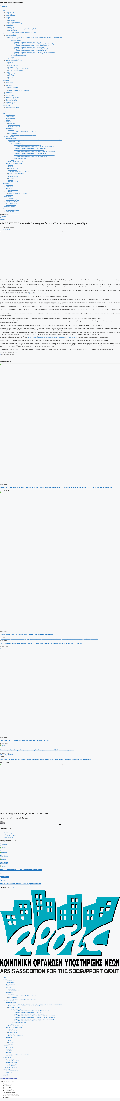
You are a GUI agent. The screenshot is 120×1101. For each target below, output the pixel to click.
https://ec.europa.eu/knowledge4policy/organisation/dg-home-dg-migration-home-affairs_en (52, 337)
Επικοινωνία (6, 1075)
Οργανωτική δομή (10, 15)
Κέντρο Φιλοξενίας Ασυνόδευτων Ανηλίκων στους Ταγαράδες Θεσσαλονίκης (34, 49)
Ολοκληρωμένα (12, 30)
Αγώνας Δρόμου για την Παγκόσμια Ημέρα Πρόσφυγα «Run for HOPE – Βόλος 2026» (26, 634)
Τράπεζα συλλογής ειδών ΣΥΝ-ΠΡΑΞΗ (18, 69)
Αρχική (4, 9)
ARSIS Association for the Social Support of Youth (20, 884)
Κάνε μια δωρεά (10, 95)
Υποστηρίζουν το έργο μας (10, 104)
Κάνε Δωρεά (6, 1074)
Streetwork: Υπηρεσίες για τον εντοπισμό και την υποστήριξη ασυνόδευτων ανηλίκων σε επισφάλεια (35, 37)
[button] (8, 1078)
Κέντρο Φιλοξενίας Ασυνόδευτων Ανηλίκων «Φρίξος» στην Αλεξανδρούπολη (34, 52)
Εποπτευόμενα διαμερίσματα (19, 55)
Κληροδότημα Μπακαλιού (15, 24)
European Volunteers (11, 102)
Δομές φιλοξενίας (16, 1009)
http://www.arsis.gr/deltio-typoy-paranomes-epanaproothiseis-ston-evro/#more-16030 (23, 293)
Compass (10, 77)
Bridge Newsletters (13, 87)
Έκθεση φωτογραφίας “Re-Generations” (18, 90)
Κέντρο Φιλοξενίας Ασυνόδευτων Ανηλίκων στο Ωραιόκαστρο (30, 54)
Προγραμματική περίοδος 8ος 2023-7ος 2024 (23, 32)
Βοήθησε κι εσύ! (7, 94)
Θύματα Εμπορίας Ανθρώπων (16, 70)
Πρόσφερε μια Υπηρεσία (12, 99)
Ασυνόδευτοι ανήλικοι (14, 39)
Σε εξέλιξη (11, 27)
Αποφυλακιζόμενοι (13, 65)
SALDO (12, 887)
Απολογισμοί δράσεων (14, 22)
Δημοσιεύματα (9, 92)
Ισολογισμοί (11, 20)
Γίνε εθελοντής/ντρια (11, 100)
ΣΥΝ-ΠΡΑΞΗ (11, 1034)
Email (1, 821)
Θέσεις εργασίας (10, 109)
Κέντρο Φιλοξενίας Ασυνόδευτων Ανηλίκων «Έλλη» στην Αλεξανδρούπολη (34, 44)
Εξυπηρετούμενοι (13, 74)
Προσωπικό (11, 75)
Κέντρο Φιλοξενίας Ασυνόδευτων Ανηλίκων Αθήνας (27, 42)
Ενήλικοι (10, 1040)
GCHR (12, 57)
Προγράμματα (9, 25)
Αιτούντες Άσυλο (12, 67)
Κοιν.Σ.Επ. (10, 64)
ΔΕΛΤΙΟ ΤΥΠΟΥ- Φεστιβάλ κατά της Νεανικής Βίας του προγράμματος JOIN (24, 740)
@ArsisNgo (4, 877)
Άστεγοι (10, 62)
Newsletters (9, 85)
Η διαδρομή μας (10, 14)
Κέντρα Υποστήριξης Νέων (15, 59)
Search (2, 214)
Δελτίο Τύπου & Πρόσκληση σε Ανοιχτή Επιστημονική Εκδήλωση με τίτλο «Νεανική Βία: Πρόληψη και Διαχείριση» (37, 750)
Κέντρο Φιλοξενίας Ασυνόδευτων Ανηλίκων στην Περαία (29, 47)
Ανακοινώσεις (9, 84)
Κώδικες (8, 17)
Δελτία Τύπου (9, 82)
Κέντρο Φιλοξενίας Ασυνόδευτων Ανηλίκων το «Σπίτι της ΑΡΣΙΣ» (31, 50)
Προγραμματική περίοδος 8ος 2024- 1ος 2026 (23, 29)
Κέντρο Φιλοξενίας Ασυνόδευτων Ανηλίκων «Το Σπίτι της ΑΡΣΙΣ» (25, 1005)
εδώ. (16, 352)
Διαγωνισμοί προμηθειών (12, 107)
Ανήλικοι (10, 1039)
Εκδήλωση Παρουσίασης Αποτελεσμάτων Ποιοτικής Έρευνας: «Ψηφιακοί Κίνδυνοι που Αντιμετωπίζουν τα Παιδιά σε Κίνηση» (41, 643)
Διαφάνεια (8, 19)
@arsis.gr (4, 856)
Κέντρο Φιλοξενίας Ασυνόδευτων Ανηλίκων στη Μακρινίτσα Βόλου (31, 45)
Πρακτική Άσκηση (13, 79)
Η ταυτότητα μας (10, 12)
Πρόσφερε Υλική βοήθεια (12, 97)
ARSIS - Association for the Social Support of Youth (21, 870)
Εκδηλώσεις (9, 89)
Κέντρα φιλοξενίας (16, 40)
